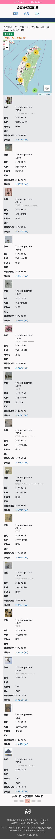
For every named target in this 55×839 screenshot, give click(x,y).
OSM (49, 94)
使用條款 (41, 830)
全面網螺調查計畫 (27, 7)
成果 (26, 13)
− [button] (7, 47)
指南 (37, 13)
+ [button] (7, 43)
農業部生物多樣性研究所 (22, 823)
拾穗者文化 (32, 835)
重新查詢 (9, 34)
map (27, 67)
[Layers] (47, 88)
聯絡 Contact (36, 2)
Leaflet (41, 94)
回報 (15, 13)
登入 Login (20, 2)
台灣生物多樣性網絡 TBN (26, 820)
